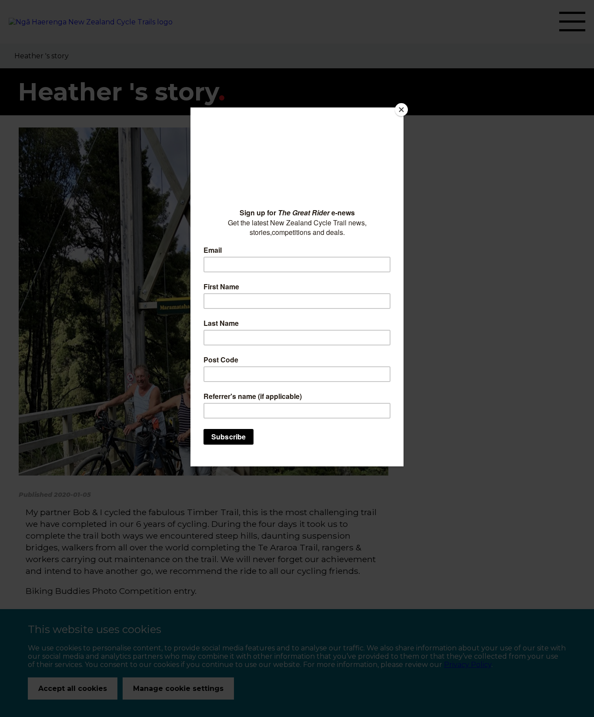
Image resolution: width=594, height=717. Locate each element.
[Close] (401, 109)
